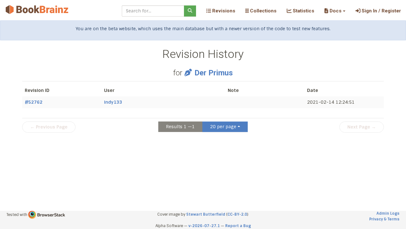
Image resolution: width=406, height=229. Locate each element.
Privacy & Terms (384, 219)
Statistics (302, 11)
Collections (263, 11)
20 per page (223, 126)
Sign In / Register (380, 11)
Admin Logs (388, 213)
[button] (334, 10)
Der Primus (213, 72)
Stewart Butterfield (205, 214)
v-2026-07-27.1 (204, 225)
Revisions (223, 11)
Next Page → (361, 127)
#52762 (34, 102)
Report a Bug (238, 225)
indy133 (113, 102)
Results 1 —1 (180, 126)
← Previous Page (49, 127)
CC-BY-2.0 (237, 214)
